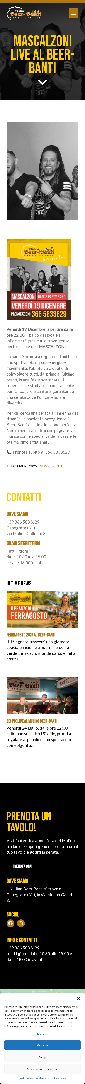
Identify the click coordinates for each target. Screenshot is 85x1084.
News (44, 466)
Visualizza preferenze (42, 1069)
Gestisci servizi (41, 1034)
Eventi (56, 466)
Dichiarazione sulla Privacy (50, 1078)
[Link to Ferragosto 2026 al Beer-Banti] (42, 609)
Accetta (42, 1045)
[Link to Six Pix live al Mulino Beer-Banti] (42, 695)
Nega (42, 1057)
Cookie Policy (25, 1078)
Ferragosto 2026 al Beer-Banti (31, 635)
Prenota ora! (22, 866)
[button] (78, 998)
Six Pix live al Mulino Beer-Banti (32, 721)
